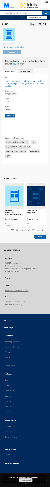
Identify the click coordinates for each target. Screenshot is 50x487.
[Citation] (44, 24)
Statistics (8, 432)
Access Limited (17, 46)
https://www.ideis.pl (13, 304)
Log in (7, 454)
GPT (8, 156)
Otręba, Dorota (11, 94)
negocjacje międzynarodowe (18, 147)
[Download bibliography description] (12, 230)
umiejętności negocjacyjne (17, 142)
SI (33, 142)
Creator (8, 385)
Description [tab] (10, 71)
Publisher (8, 412)
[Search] (46, 13)
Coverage (9, 401)
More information (33, 477)
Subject (8, 396)
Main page (8, 327)
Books (7, 352)
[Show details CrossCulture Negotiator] (42, 230)
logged (16, 63)
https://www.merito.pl (13, 302)
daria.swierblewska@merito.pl (16, 290)
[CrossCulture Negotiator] (36, 196)
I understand (26, 480)
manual (8, 109)
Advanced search (35, 17)
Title (6, 380)
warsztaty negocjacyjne (16, 151)
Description (9, 406)
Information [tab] (25, 71)
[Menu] (46, 2)
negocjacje (34, 151)
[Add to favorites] (40, 24)
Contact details (11, 437)
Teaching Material (12, 341)
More (40, 236)
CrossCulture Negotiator (32, 211)
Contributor (9, 390)
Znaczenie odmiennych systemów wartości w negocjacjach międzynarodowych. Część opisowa (14, 212)
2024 (7, 102)
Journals (8, 357)
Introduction (9, 426)
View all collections (12, 365)
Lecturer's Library (12, 347)
